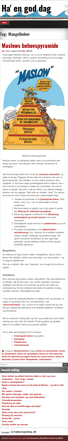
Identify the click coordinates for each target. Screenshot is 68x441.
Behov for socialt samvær (43, 357)
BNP (30, 51)
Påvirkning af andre (11, 403)
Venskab (6, 409)
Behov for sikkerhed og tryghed (16, 357)
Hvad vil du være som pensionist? (18, 412)
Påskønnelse (20, 342)
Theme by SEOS (56, 438)
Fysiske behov (18, 359)
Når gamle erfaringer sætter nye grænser (22, 394)
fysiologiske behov (49, 199)
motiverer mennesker (49, 174)
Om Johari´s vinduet (12, 391)
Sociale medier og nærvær (15, 424)
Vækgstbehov (45, 359)
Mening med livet (21, 351)
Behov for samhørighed (27, 354)
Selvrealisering (21, 345)
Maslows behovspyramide (30, 45)
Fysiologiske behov (23, 336)
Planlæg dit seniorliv (12, 415)
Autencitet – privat (10, 418)
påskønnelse (50, 223)
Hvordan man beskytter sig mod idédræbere (23, 397)
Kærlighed (19, 339)
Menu (4, 23)
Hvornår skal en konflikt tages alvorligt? (21, 406)
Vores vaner (7, 421)
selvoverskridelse (11, 305)
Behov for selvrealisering (50, 354)
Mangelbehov (32, 359)
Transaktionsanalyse (12, 400)
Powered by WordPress (39, 438)
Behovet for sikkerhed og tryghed (34, 211)
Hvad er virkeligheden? (13, 382)
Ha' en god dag (26, 8)
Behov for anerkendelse (47, 351)
